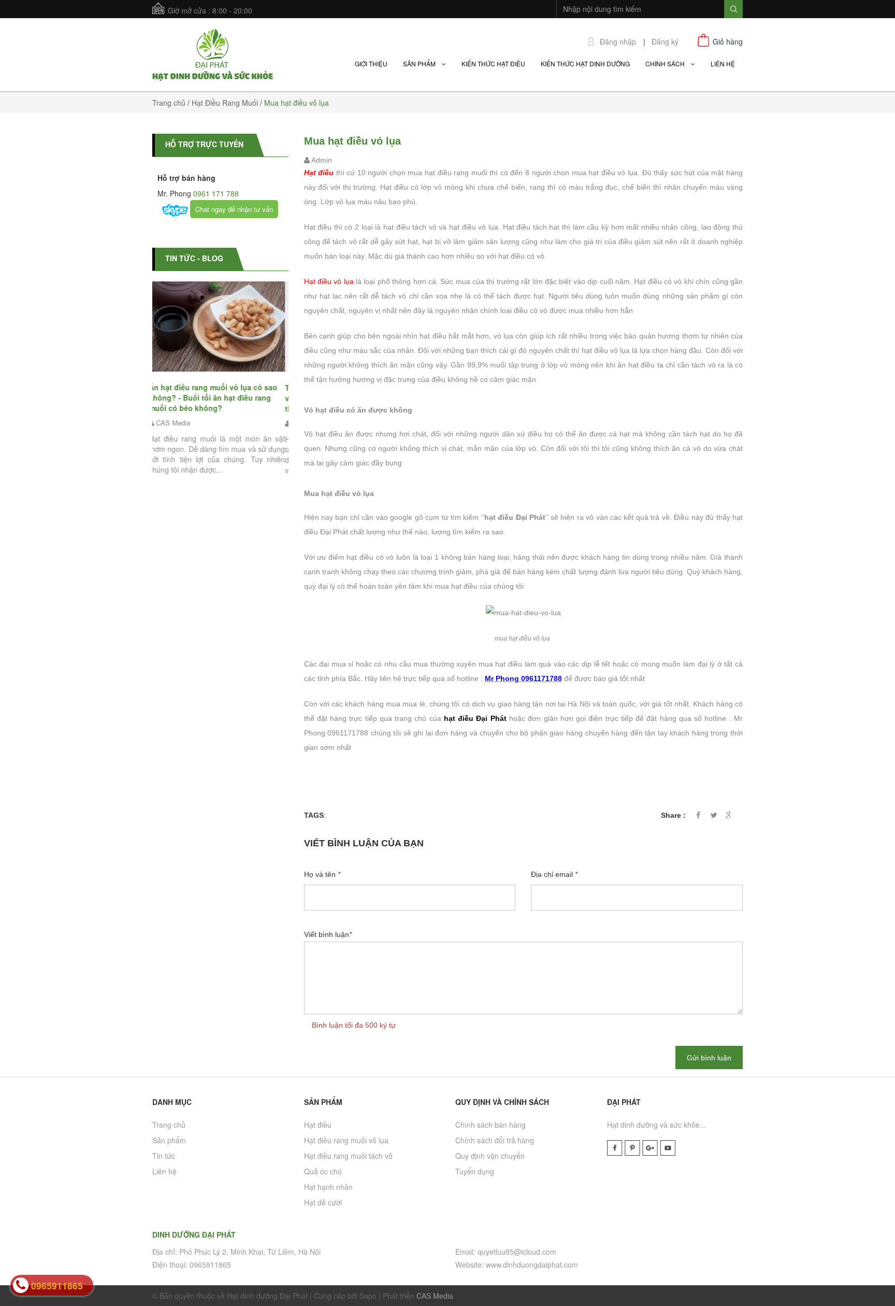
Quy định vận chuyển (490, 1156)
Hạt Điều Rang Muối (225, 102)
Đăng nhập (618, 42)
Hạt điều (317, 1124)
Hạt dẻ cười (323, 1202)
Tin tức (163, 1156)
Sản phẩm (169, 1140)
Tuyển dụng (474, 1171)
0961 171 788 (215, 193)
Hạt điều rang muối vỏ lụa (346, 1140)
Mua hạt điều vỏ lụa (352, 141)
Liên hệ (164, 1171)
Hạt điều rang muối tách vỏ (348, 1156)
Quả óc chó (323, 1171)
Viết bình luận (328, 934)
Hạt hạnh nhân (328, 1187)
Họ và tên (322, 874)
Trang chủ (168, 1124)
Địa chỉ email (554, 874)
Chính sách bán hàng (490, 1124)
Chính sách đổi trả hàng (494, 1140)
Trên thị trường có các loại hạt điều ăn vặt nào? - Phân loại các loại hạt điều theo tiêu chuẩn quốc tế (220, 398)
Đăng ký (665, 42)
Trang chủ (168, 102)
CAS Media (434, 1295)
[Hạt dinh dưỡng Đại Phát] (212, 53)
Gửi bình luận (709, 1058)
